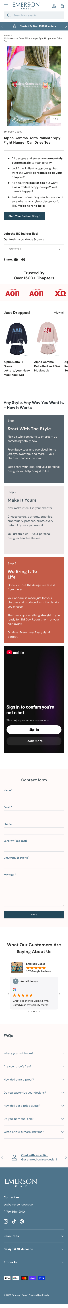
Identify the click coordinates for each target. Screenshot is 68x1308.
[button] (62, 6)
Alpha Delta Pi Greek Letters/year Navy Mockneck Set (17, 368)
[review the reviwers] (14, 990)
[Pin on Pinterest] (23, 259)
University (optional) (17, 857)
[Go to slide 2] (28, 1011)
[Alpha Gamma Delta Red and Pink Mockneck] (47, 338)
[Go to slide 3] (31, 1011)
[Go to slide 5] (36, 1011)
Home (7, 35)
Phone (8, 824)
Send (34, 914)
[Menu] (6, 6)
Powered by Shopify (39, 1295)
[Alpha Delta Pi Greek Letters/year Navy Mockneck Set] (17, 338)
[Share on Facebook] (16, 259)
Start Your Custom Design (24, 216)
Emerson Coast (13, 131)
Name (7, 790)
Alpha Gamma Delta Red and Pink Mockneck (47, 366)
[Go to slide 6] (39, 1011)
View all (59, 312)
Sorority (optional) (15, 840)
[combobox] (34, 15)
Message (9, 874)
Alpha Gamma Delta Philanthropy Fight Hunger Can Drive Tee (33, 40)
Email (7, 807)
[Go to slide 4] (34, 1011)
